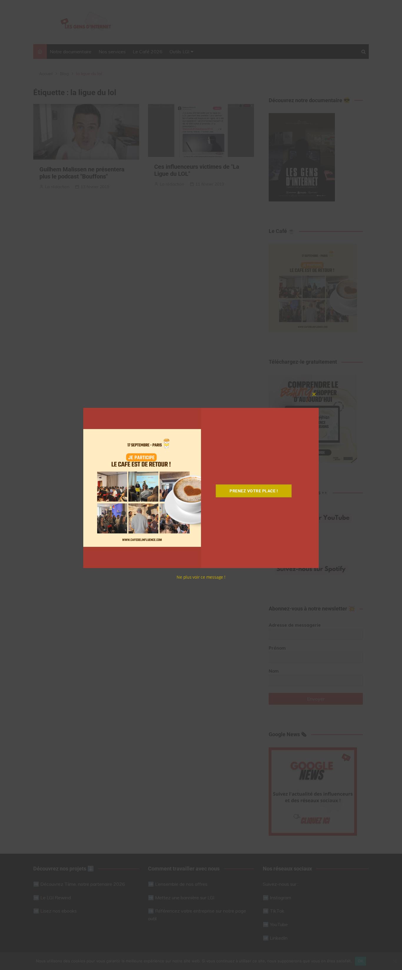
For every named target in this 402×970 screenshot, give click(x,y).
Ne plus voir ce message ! (201, 577)
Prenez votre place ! (254, 491)
